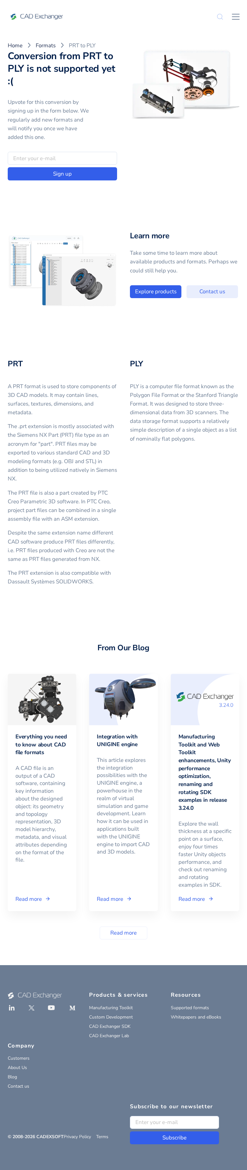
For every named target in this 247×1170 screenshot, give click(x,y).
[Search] (220, 17)
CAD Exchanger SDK (110, 1026)
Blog (12, 1077)
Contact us (212, 291)
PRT (15, 364)
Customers (19, 1058)
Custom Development (111, 1017)
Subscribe (174, 1137)
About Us (17, 1068)
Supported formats (190, 1008)
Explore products (156, 291)
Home (15, 45)
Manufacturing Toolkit (111, 1008)
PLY (136, 364)
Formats (46, 45)
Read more (123, 933)
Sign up (62, 174)
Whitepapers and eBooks (196, 1017)
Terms (102, 1137)
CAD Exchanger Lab (109, 1036)
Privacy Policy (77, 1137)
